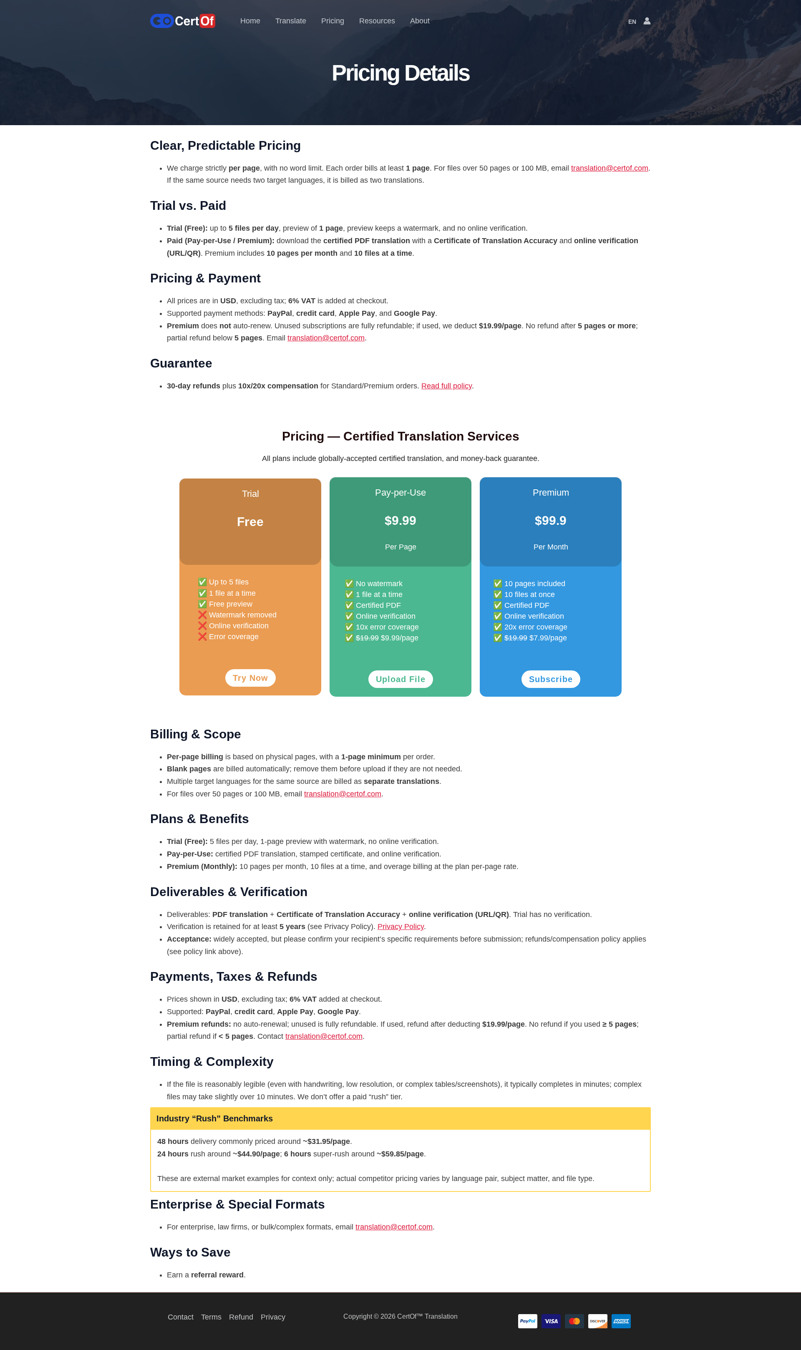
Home (250, 21)
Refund (241, 1317)
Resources (377, 21)
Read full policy (446, 386)
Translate (290, 21)
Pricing (332, 21)
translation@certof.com (609, 168)
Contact (181, 1317)
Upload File (401, 679)
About (420, 21)
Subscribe (551, 679)
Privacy (273, 1317)
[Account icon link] (647, 21)
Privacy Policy (401, 926)
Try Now (250, 678)
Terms (211, 1317)
